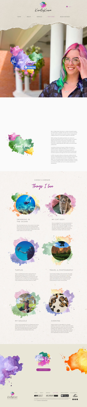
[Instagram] (73, 399)
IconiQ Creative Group (44, 400)
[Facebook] (75, 399)
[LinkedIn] (77, 399)
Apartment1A (39, 400)
